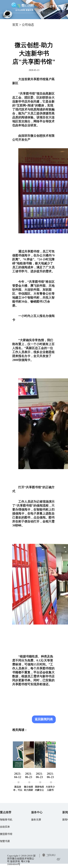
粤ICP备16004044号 (18, 863)
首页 (15, 24)
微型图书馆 (6, 834)
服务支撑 (36, 819)
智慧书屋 (5, 841)
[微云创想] (22, 5)
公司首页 (55, 6)
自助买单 (5, 826)
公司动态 (28, 24)
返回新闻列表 (44, 719)
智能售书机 (6, 819)
